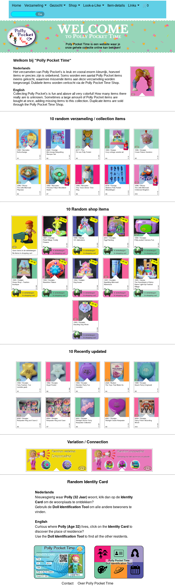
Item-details (116, 5)
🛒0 (146, 5)
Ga (40, 14)
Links (132, 5)
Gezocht (56, 5)
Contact (67, 583)
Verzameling (33, 5)
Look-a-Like (92, 5)
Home (16, 5)
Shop (73, 5)
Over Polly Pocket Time (95, 583)
